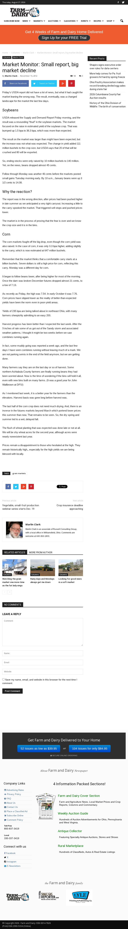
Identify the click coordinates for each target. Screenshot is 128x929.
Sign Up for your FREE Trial (64, 38)
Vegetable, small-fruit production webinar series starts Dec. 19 (20, 507)
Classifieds (70, 21)
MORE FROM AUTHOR (40, 552)
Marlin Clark (18, 57)
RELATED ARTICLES (14, 552)
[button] (122, 21)
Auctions (53, 21)
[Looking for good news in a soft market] (70, 567)
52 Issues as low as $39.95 (39, 748)
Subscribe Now (12, 21)
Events (84, 21)
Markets (38, 21)
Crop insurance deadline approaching (70, 507)
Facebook (10, 853)
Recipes (97, 21)
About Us (11, 803)
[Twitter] (123, 2)
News (25, 21)
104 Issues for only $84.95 (89, 748)
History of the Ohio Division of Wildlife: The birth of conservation (108, 105)
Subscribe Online (14, 815)
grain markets (19, 473)
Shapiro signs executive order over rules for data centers (105, 67)
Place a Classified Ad (16, 811)
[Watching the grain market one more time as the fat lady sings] (14, 567)
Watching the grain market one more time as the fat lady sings (13, 582)
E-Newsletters (13, 866)
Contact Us (12, 807)
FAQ (8, 798)
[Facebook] (118, 2)
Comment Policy (14, 820)
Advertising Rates (15, 790)
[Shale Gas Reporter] (48, 899)
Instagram (11, 862)
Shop (109, 21)
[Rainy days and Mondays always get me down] (42, 567)
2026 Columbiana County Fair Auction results (105, 96)
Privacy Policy (13, 794)
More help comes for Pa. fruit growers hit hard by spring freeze (107, 75)
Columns (6, 57)
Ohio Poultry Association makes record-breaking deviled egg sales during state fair (108, 86)
